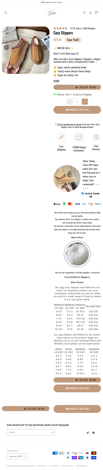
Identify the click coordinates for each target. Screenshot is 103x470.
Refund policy (42, 466)
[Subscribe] (52, 432)
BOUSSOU (15, 466)
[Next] (45, 47)
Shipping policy (81, 466)
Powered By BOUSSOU (27, 466)
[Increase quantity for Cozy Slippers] (85, 102)
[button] (6, 13)
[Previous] (6, 47)
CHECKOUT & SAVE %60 (79, 109)
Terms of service (67, 466)
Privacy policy (54, 466)
